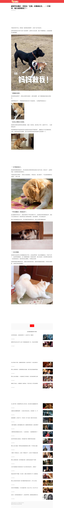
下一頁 (32, 325)
